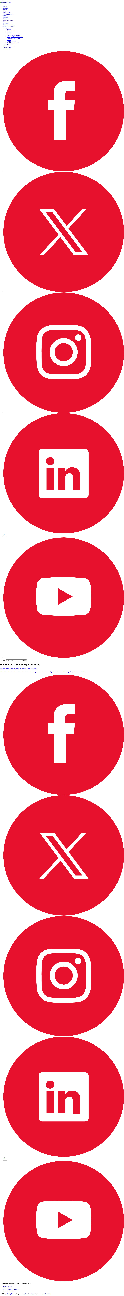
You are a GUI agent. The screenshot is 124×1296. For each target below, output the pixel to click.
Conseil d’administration (13, 35)
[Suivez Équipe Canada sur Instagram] (63, 412)
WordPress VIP (46, 1294)
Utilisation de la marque (9, 46)
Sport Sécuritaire (7, 44)
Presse (5, 18)
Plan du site (6, 1288)
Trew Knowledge (29, 1294)
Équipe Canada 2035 (9, 24)
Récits (5, 6)
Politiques (9, 32)
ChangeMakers (11, 1294)
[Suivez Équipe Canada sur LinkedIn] (63, 533)
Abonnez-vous (7, 47)
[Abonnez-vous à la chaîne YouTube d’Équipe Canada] (63, 657)
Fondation (6, 21)
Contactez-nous (7, 49)
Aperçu (9, 29)
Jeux (4, 11)
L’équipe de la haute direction (15, 37)
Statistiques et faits (8, 20)
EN (3, 0)
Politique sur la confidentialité (11, 1289)
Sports (5, 9)
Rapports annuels (11, 41)
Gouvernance (10, 31)
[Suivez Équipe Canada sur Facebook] (63, 171)
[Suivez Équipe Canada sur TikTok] (5, 536)
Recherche (3, 660)
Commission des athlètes (13, 38)
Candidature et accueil (13, 43)
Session (9, 40)
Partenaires (6, 17)
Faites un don (7, 12)
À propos (5, 28)
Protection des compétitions (14, 34)
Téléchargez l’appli (8, 14)
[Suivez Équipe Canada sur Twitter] (63, 291)
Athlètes (5, 8)
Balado (5, 15)
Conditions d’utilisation (9, 1291)
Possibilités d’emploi (8, 26)
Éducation (6, 23)
